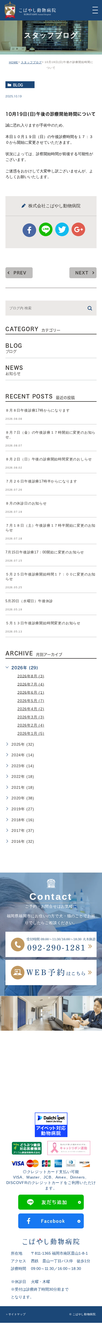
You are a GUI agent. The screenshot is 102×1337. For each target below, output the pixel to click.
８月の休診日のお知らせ (26, 503)
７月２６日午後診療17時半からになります (41, 481)
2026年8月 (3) (30, 676)
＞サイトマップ (15, 1314)
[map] (51, 1065)
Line (45, 229)
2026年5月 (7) (30, 701)
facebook (29, 230)
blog (18, 84)
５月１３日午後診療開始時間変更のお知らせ (43, 623)
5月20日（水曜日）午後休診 (29, 601)
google (78, 229)
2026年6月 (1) (30, 692)
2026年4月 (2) (30, 709)
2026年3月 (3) (30, 717)
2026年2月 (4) (30, 725)
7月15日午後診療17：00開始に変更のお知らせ (44, 552)
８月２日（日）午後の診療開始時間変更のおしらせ (48, 459)
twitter (62, 229)
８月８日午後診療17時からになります (37, 410)
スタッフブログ (31, 62)
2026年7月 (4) (30, 684)
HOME (13, 62)
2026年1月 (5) (30, 733)
